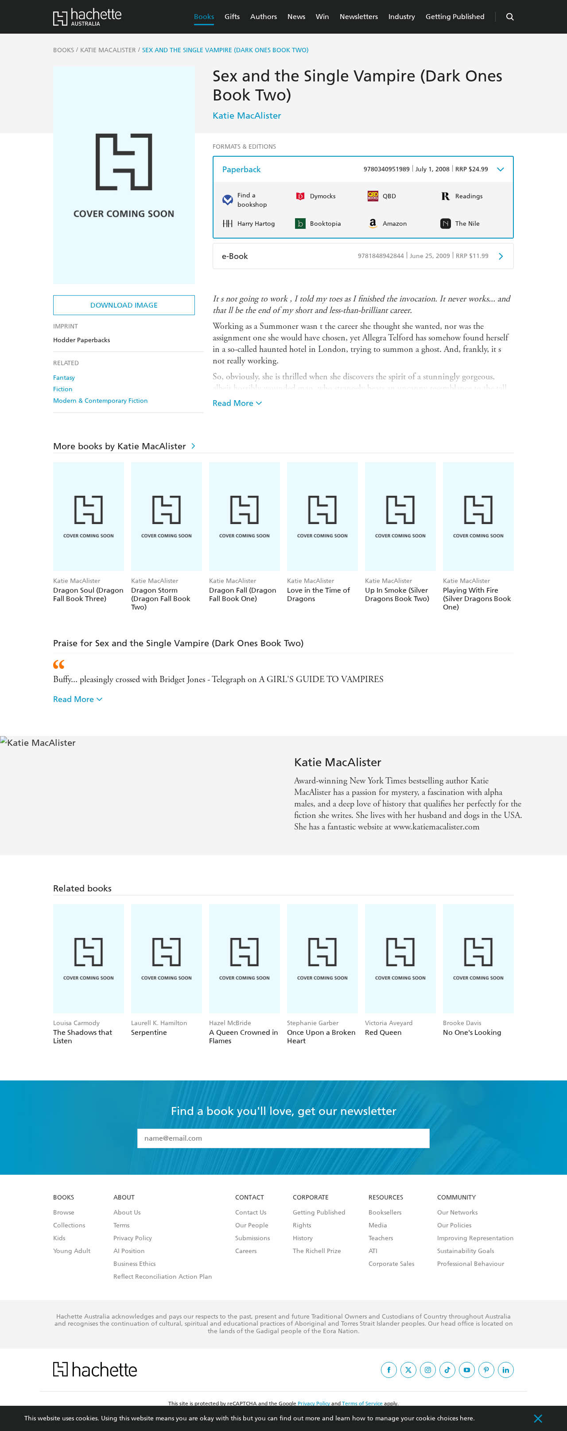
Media (378, 1226)
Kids (59, 1238)
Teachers (381, 1238)
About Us (126, 1213)
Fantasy (64, 378)
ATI (373, 1251)
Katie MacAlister (247, 115)
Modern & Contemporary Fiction (100, 401)
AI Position (129, 1251)
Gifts (232, 16)
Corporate (311, 1198)
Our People (251, 1226)
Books (204, 16)
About (124, 1198)
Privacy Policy (132, 1238)
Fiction (63, 389)
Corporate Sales (391, 1264)
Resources (386, 1198)
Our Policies (454, 1226)
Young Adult (71, 1251)
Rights (302, 1226)
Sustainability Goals (465, 1251)
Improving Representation (475, 1238)
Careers (245, 1251)
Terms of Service (362, 1403)
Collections (69, 1226)
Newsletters (359, 16)
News (296, 16)
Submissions (252, 1238)
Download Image (124, 305)
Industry (401, 16)
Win (322, 16)
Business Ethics (134, 1264)
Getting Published (455, 16)
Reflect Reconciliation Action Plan (162, 1277)
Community (456, 1198)
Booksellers (385, 1213)
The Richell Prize (317, 1251)
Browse (63, 1213)
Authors (263, 16)
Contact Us (250, 1213)
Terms (121, 1226)
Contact (249, 1198)
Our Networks (457, 1213)
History (303, 1238)
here (466, 1418)
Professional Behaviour (470, 1264)
